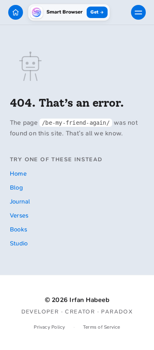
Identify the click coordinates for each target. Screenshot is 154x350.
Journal (20, 201)
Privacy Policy (49, 327)
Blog (16, 187)
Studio (19, 243)
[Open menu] (138, 12)
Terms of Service (101, 327)
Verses (19, 215)
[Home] (15, 12)
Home (18, 173)
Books (18, 229)
